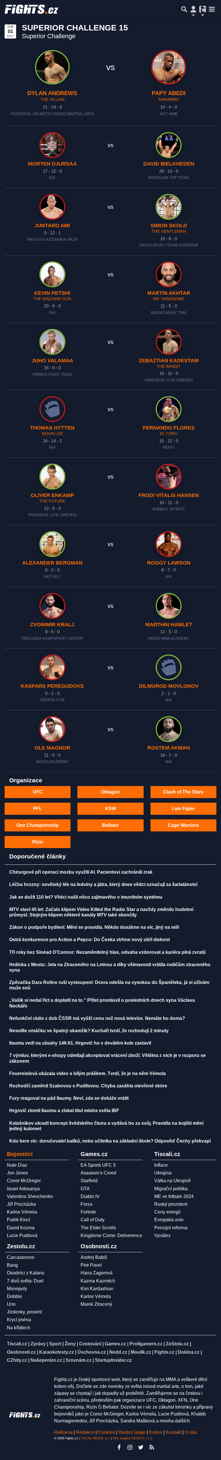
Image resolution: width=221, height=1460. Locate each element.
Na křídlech (18, 1327)
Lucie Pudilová (22, 1235)
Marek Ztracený (96, 1304)
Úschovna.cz (91, 1352)
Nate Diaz (17, 1165)
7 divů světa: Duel (25, 1280)
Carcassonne (20, 1257)
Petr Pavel (91, 1265)
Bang (12, 1265)
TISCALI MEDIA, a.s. (95, 1438)
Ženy (70, 1343)
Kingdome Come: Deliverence (111, 1235)
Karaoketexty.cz (56, 1352)
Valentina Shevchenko (30, 1196)
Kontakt (174, 1432)
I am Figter (183, 808)
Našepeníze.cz (46, 1360)
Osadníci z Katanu (25, 1272)
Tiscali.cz (17, 1343)
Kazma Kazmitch (98, 1280)
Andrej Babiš (94, 1257)
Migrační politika (171, 1188)
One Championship (37, 825)
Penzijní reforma (171, 1227)
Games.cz (115, 1343)
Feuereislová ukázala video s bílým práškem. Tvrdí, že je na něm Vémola (87, 1073)
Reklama (63, 1432)
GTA (85, 1188)
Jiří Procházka (21, 1204)
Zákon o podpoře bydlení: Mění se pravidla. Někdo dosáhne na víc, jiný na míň (94, 927)
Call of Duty (92, 1219)
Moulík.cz (141, 1352)
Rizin (37, 841)
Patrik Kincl (18, 1219)
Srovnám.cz (79, 1360)
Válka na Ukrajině (172, 1180)
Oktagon (110, 791)
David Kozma (21, 1227)
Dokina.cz (188, 1352)
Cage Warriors (183, 825)
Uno (11, 1304)
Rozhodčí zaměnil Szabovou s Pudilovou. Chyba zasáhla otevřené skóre (88, 1085)
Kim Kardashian (97, 1288)
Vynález (162, 1235)
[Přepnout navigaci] (193, 9)
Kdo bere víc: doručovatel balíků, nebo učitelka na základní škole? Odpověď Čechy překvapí (110, 1141)
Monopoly (17, 1288)
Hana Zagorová (97, 1272)
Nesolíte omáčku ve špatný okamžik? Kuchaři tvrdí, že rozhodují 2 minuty (89, 1030)
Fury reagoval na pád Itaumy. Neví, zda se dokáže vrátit (69, 1098)
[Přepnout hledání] (184, 9)
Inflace (161, 1165)
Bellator (110, 825)
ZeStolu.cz (177, 1343)
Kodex (156, 1432)
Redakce (85, 1432)
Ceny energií (167, 1211)
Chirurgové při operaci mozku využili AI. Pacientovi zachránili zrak (81, 872)
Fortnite (88, 1211)
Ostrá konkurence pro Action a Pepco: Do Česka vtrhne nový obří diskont (89, 939)
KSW (110, 808)
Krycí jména (19, 1319)
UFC (38, 791)
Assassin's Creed (98, 1172)
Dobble (14, 1296)
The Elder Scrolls (98, 1227)
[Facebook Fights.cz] (119, 1447)
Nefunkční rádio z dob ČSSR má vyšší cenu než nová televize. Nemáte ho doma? (97, 1018)
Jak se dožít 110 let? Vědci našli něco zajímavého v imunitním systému (85, 897)
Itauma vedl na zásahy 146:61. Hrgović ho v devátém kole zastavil (80, 1043)
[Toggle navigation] (211, 9)
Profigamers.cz (145, 1343)
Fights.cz (164, 1352)
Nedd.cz (118, 1352)
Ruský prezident (170, 1204)
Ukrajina (163, 1172)
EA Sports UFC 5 (98, 1165)
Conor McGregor (24, 1180)
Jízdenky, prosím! (24, 1311)
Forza (86, 1204)
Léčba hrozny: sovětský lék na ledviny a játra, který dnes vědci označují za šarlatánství (103, 884)
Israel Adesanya (23, 1188)
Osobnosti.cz (21, 1352)
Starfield (89, 1180)
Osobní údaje (132, 1432)
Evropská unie (169, 1219)
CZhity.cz (17, 1360)
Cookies (106, 1432)
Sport (55, 1343)
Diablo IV (90, 1196)
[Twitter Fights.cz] (140, 1447)
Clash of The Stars (183, 791)
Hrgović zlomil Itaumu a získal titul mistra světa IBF (64, 1110)
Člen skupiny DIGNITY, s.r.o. (133, 1438)
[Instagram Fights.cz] (129, 1447)
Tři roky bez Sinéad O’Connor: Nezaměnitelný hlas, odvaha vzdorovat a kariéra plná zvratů (107, 952)
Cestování (90, 1343)
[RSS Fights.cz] (151, 1447)
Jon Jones (17, 1172)
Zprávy (38, 1343)
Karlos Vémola (22, 1211)
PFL (37, 808)
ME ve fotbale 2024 (174, 1196)
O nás (191, 1432)
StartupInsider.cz (113, 1360)
